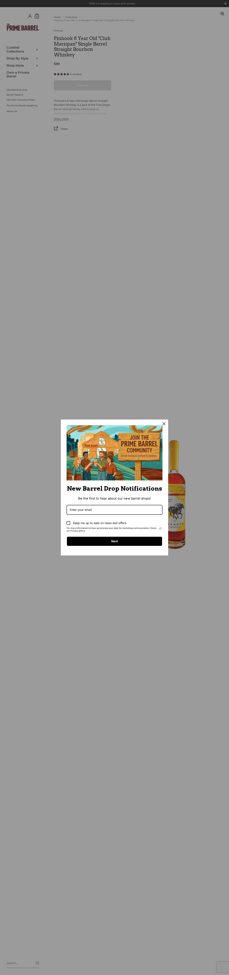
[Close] (164, 424)
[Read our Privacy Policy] (160, 528)
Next (114, 541)
